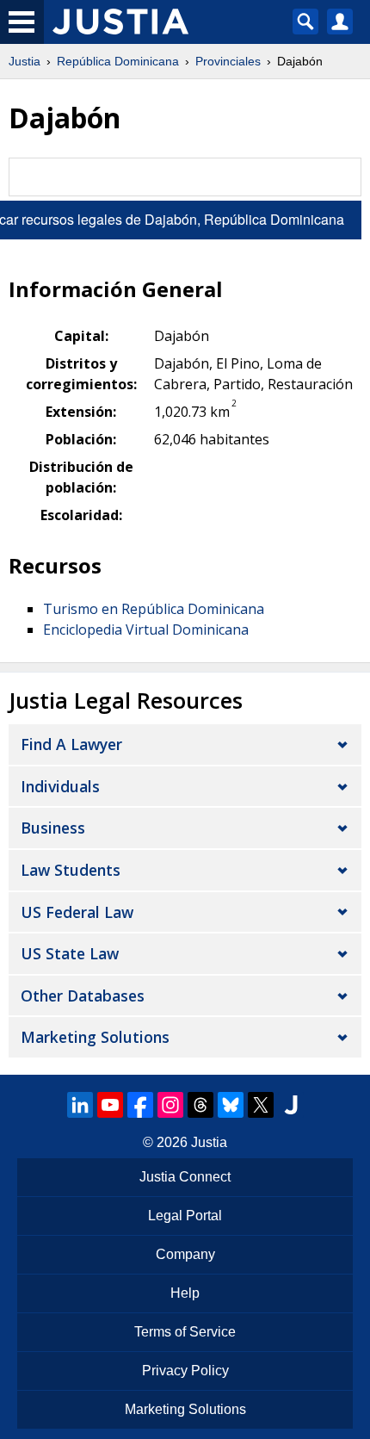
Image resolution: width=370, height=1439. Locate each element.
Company (185, 1254)
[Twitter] (261, 1105)
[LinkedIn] (80, 1105)
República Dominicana (118, 61)
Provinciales (228, 61)
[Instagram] (170, 1105)
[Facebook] (140, 1105)
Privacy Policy (185, 1370)
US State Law (70, 953)
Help (185, 1293)
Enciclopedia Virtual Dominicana (146, 629)
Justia (24, 61)
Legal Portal (185, 1215)
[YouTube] (110, 1105)
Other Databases (83, 995)
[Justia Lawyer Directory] (291, 1105)
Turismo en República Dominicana (153, 608)
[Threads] (200, 1105)
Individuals (60, 786)
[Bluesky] (231, 1105)
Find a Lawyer (71, 744)
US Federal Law (77, 912)
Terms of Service (185, 1331)
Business (53, 827)
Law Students (70, 869)
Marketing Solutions (95, 1037)
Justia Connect (185, 1176)
